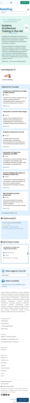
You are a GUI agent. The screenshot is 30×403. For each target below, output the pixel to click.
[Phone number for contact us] (1, 2)
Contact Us (25, 2)
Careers (3, 370)
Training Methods (7, 326)
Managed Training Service (9, 339)
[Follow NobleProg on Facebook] (6, 395)
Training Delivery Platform (10, 342)
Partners (4, 363)
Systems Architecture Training (10, 21)
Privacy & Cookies (15, 399)
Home (4, 19)
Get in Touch (22, 400)
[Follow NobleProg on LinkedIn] (4, 395)
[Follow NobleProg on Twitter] (9, 395)
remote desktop (6, 53)
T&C (2, 376)
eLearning (4, 329)
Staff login (15, 402)
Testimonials (5, 368)
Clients (3, 365)
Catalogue (4, 321)
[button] (27, 253)
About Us (4, 357)
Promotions (5, 323)
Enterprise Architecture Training (14, 19)
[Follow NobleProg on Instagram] (2, 395)
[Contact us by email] (11, 2)
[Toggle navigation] (28, 9)
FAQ (2, 373)
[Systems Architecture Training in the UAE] (7, 9)
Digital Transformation (8, 336)
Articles (3, 350)
